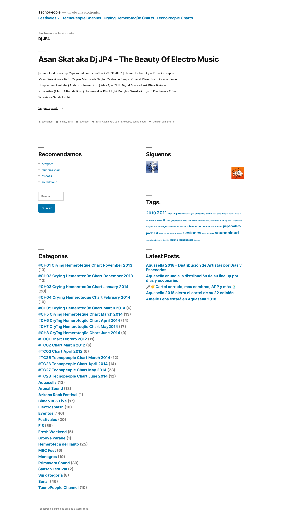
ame (188, 214)
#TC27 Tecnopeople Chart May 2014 (72, 370)
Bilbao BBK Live (52, 401)
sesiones (192, 232)
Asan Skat (107, 121)
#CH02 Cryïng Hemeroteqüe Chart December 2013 (85, 276)
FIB (41, 425)
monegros (163, 226)
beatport (47, 164)
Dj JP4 (118, 121)
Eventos (84, 121)
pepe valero (232, 226)
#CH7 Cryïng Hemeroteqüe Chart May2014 (78, 326)
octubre (183, 227)
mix (155, 227)
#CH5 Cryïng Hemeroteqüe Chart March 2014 (80, 314)
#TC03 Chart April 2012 (60, 351)
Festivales (47, 18)
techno (174, 239)
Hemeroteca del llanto (58, 444)
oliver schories (196, 226)
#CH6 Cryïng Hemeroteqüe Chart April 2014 (79, 320)
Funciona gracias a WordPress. (71, 508)
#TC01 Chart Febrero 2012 (62, 339)
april (192, 214)
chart (225, 213)
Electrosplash (51, 407)
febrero (159, 221)
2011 (98, 121)
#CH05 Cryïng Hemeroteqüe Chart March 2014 (81, 308)
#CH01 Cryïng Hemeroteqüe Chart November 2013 (85, 265)
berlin (208, 213)
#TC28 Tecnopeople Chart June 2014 (73, 376)
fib (164, 220)
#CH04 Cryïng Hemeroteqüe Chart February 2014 (84, 297)
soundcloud (139, 121)
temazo (197, 240)
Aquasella (47, 382)
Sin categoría (50, 475)
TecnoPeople (49, 12)
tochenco (47, 121)
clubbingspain (51, 170)
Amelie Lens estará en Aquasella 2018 (181, 299)
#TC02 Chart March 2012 (61, 345)
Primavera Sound (54, 463)
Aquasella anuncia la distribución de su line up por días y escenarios (192, 278)
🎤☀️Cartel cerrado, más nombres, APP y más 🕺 (191, 286)
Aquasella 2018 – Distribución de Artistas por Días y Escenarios (194, 267)
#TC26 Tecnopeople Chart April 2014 (73, 364)
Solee (204, 234)
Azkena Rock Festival (57, 394)
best (214, 214)
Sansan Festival (52, 469)
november (174, 226)
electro (127, 121)
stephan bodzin (162, 240)
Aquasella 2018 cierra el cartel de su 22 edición (190, 292)
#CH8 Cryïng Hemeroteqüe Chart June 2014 (79, 332)
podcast (152, 233)
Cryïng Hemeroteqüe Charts (129, 18)
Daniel (231, 214)
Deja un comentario (163, 121)
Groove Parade (52, 438)
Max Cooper (233, 221)
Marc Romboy (220, 220)
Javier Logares (203, 221)
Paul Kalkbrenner (214, 226)
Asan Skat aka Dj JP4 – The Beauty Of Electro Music (128, 59)
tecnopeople (186, 239)
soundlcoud (151, 240)
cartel (219, 214)
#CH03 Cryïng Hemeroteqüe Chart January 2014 (83, 286)
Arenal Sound (50, 388)
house (194, 221)
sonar (210, 233)
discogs (47, 176)
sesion (179, 234)
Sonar (43, 481)
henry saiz (187, 221)
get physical (176, 220)
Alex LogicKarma (177, 213)
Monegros (47, 456)
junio (212, 221)
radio (161, 234)
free (168, 221)
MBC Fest (47, 450)
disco (237, 214)
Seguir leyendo (50, 108)
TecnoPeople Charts (174, 18)
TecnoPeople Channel (81, 18)
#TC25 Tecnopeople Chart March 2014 (74, 357)
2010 (151, 212)
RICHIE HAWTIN (170, 234)
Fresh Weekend (52, 432)
